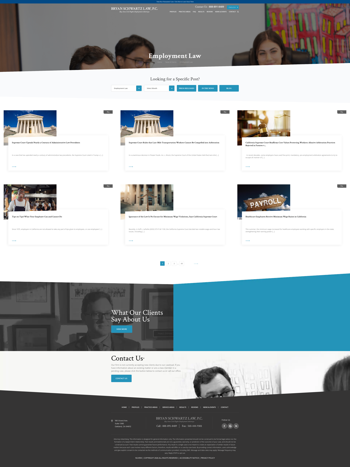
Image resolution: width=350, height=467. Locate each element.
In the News (208, 88)
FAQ (194, 12)
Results (201, 12)
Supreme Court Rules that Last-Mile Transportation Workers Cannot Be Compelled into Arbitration (174, 142)
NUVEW (138, 458)
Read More (14, 166)
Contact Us (121, 378)
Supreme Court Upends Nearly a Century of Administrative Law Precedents (46, 142)
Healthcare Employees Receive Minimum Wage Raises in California (276, 216)
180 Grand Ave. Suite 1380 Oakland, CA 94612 (123, 424)
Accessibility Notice (189, 458)
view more (121, 329)
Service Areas (168, 407)
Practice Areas (184, 12)
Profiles (173, 12)
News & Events (221, 12)
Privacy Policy (208, 458)
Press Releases (186, 88)
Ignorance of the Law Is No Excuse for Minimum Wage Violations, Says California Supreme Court (173, 216)
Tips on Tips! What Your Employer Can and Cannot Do (37, 216)
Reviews (210, 12)
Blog (229, 88)
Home (124, 407)
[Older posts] (187, 263)
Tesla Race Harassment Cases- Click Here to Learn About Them (175, 1)
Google (230, 426)
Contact (232, 12)
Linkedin (236, 426)
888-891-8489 (216, 6)
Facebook (224, 426)
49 (182, 263)
